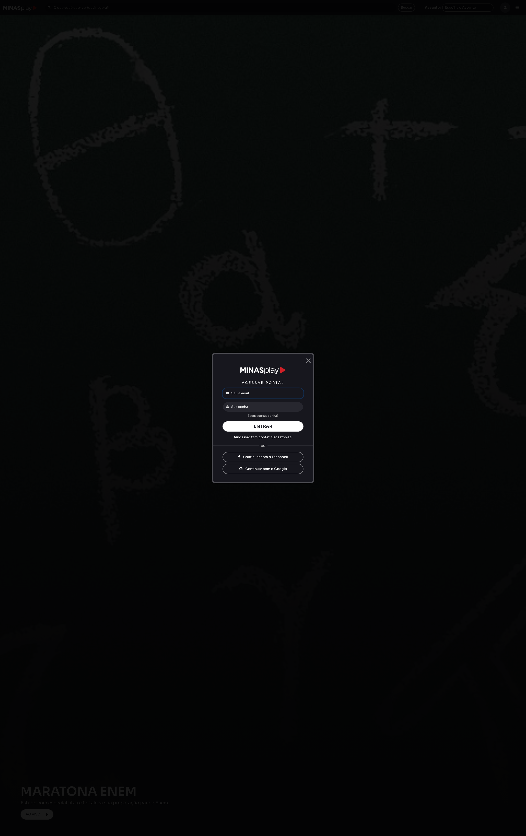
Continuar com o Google (266, 469)
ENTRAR (263, 426)
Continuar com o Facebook (265, 457)
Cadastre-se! (282, 437)
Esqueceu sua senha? (263, 416)
